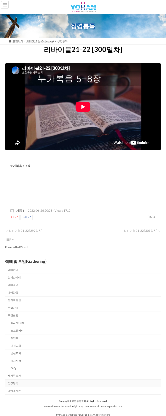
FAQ (13, 368)
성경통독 (13, 383)
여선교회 (16, 345)
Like (14, 217)
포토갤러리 (17, 330)
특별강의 (13, 307)
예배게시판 (14, 390)
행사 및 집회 (17, 323)
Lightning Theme (82, 406)
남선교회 (16, 353)
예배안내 (13, 269)
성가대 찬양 (14, 300)
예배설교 (13, 285)
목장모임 (13, 315)
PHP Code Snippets (66, 414)
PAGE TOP (158, 399)
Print (152, 217)
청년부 (14, 338)
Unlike (26, 217)
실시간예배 (14, 277)
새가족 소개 (14, 375)
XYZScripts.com (101, 414)
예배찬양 (13, 292)
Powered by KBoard (16, 247)
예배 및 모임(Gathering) (25, 261)
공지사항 (16, 360)
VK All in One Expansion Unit (107, 406)
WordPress (62, 406)
